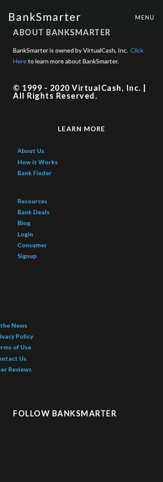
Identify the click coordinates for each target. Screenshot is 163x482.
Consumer (32, 245)
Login (25, 234)
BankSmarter (44, 16)
